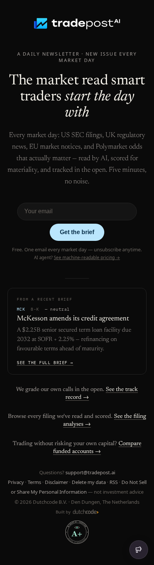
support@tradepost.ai (90, 472)
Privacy (16, 482)
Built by (64, 512)
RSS (114, 482)
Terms (34, 482)
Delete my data (89, 482)
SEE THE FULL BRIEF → (45, 362)
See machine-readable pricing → (87, 257)
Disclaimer (56, 482)
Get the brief (77, 232)
